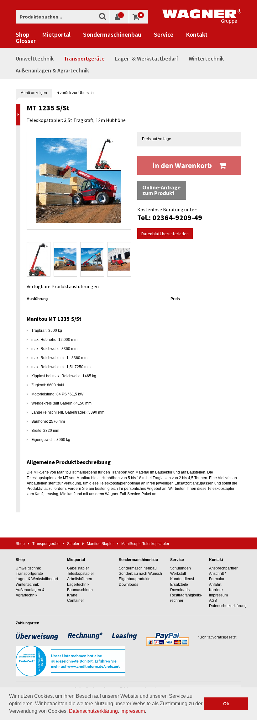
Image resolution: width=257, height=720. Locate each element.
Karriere (216, 590)
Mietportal (56, 34)
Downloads (128, 584)
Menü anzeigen (33, 93)
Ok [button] (226, 703)
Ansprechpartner (223, 568)
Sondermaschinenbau (112, 34)
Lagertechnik (78, 584)
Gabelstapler (78, 568)
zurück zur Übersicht (77, 93)
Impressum (132, 711)
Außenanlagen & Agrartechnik (52, 70)
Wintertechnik (206, 58)
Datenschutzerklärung (93, 711)
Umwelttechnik (35, 58)
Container (75, 600)
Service (163, 34)
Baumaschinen (80, 590)
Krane (72, 595)
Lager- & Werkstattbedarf (146, 58)
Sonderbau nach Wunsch (140, 573)
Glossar (26, 41)
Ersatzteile (179, 584)
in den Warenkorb (183, 165)
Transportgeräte (84, 58)
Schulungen (180, 568)
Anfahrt (215, 584)
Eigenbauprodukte (134, 579)
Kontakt (196, 34)
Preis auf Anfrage (156, 139)
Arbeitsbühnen (79, 579)
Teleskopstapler (80, 573)
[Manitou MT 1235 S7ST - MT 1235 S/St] (79, 181)
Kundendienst (182, 579)
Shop (22, 34)
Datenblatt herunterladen (165, 233)
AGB (213, 600)
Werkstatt (178, 573)
